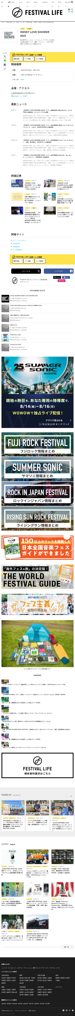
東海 (57, 975)
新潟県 (40, 978)
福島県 (3, 983)
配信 (34, 208)
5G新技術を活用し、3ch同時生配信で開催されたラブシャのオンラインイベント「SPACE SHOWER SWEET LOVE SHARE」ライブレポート (33, 217)
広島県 (22, 989)
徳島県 (31, 992)
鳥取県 (22, 992)
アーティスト (45, 968)
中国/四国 (23, 987)
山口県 (26, 992)
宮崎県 (49, 989)
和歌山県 (14, 992)
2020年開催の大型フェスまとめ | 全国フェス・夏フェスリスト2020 (65, 214)
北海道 (3, 978)
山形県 (13, 980)
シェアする (59, 271)
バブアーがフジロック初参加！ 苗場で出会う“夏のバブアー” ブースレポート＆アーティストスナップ (12, 938)
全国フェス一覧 (11, 4)
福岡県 (49, 992)
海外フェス (12, 818)
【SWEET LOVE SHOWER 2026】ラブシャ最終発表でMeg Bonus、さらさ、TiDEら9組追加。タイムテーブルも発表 (48, 111)
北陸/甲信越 (29, 22)
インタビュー (45, 4)
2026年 (3, 1003)
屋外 (22, 79)
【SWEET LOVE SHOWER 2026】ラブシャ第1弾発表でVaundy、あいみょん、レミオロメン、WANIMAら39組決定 (47, 156)
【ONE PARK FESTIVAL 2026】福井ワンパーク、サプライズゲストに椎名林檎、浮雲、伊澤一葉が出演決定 (37, 904)
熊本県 (44, 992)
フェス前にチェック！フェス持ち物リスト (37, 669)
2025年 (9, 1003)
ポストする (26, 271)
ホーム (2, 4)
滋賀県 (8, 992)
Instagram (16, 246)
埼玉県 (22, 980)
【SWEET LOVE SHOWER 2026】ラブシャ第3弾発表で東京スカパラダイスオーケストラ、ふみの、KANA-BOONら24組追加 (48, 126)
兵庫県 (13, 989)
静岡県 (58, 978)
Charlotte (70, 1013)
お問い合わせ (32, 1010)
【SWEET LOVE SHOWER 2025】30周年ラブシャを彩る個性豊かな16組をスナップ (65, 186)
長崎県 (40, 995)
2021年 (31, 1003)
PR (4, 931)
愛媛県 (26, 995)
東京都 (22, 978)
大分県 (44, 989)
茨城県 (26, 980)
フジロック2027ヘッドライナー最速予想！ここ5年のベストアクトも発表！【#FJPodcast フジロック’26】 (37, 874)
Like (66, 277)
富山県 (44, 980)
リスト (27, 180)
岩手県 (13, 978)
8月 (23, 28)
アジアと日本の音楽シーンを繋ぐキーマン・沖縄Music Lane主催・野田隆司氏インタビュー (37, 822)
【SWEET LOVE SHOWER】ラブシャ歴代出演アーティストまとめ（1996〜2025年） (33, 186)
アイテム (60, 4)
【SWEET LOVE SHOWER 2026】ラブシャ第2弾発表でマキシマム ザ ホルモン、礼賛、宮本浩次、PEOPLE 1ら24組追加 (48, 141)
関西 (2, 987)
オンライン (59, 987)
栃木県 (22, 983)
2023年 (20, 1003)
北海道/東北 (5, 975)
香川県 (22, 995)
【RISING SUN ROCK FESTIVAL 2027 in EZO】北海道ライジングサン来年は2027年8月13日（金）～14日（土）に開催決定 (37, 937)
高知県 (31, 995)
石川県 (40, 980)
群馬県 (31, 980)
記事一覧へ (67, 947)
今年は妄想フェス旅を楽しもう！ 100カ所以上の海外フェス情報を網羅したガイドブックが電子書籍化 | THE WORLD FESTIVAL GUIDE (13, 824)
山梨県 (35, 22)
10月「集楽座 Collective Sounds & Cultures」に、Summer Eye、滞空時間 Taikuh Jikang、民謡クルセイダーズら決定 (62, 905)
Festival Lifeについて (7, 1010)
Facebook (16, 243)
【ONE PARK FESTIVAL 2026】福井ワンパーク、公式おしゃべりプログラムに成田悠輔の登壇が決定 (12, 872)
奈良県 (3, 992)
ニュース (21, 4)
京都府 (8, 989)
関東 (21, 975)
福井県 (49, 980)
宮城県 (3, 980)
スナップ (28, 4)
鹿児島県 (45, 995)
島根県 (31, 989)
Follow (58, 277)
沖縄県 (40, 992)
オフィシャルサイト (20, 240)
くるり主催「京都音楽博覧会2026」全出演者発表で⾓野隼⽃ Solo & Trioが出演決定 (11, 903)
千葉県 (33, 978)
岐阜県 (67, 978)
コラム (52, 4)
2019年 (42, 1003)
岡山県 (26, 989)
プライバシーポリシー (21, 1010)
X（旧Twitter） (18, 249)
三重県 (58, 980)
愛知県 (62, 978)
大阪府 (3, 989)
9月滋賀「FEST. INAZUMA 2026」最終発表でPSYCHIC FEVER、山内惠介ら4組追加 (60, 871)
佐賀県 (40, 989)
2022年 (25, 1003)
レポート (36, 4)
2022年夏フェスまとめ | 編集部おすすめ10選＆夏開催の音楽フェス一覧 (65, 201)
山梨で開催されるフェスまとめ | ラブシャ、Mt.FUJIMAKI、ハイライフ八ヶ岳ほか (33, 199)
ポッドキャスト (37, 866)
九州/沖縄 (41, 987)
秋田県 (8, 980)
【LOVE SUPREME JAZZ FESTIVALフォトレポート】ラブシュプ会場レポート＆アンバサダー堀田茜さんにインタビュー (62, 826)
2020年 (36, 1003)
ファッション (27, 968)
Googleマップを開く (20, 96)
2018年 (47, 1003)
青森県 (8, 978)
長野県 (44, 978)
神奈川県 (27, 978)
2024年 (14, 1003)
